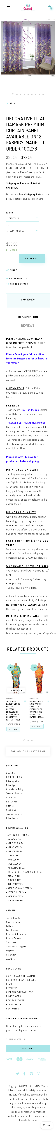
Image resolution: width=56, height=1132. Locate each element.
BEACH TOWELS (13, 1004)
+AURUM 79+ (12, 855)
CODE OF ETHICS (14, 777)
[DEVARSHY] (28, 6)
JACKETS (10, 958)
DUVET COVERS (13, 996)
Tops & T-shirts (13, 917)
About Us (10, 773)
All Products (11, 797)
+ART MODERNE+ (14, 847)
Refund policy (12, 785)
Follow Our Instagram (28, 751)
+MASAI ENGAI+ (13, 876)
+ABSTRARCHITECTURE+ (17, 835)
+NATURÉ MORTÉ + (14, 884)
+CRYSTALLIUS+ (13, 863)
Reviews (28, 325)
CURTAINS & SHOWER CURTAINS (21, 980)
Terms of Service (13, 793)
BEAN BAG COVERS (15, 1000)
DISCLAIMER (11, 801)
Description (28, 317)
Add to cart (36, 726)
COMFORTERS (12, 1008)
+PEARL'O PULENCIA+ (16, 892)
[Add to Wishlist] (25, 701)
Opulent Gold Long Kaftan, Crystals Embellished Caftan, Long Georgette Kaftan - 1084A (37, 709)
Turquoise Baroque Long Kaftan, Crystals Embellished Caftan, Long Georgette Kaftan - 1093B (13, 710)
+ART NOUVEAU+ (14, 851)
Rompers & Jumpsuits (16, 934)
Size (8, 225)
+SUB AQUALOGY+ (14, 900)
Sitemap (10, 805)
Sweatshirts (11, 942)
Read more (13, 729)
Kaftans (9, 926)
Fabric (10, 213)
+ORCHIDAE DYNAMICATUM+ (19, 888)
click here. (38, 198)
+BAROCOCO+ (12, 859)
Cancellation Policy (14, 789)
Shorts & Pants (13, 922)
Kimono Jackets (13, 938)
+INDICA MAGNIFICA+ (16, 867)
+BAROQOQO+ (10, 698)
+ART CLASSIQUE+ (14, 843)
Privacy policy (12, 781)
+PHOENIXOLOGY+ (14, 896)
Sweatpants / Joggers (16, 946)
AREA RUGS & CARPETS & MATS (20, 976)
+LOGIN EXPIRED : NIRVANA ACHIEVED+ (24, 872)
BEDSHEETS (12, 988)
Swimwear (11, 954)
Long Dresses (12, 930)
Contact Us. (11, 809)
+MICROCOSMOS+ (14, 880)
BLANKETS (11, 984)
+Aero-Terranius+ (14, 839)
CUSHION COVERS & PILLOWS (19, 992)
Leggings (10, 950)
